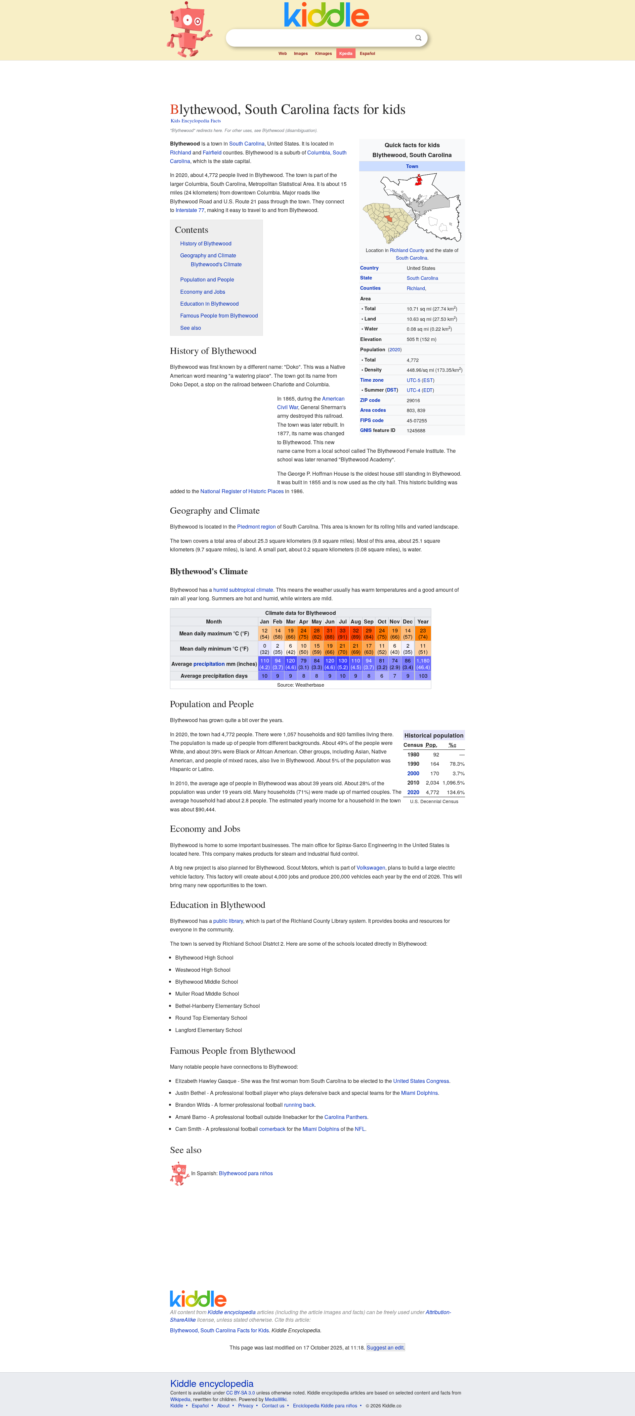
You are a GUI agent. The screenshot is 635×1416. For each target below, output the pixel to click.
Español (367, 53)
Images (301, 53)
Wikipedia (180, 1399)
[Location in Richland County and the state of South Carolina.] (412, 207)
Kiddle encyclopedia (232, 1312)
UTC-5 (413, 379)
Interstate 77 (190, 210)
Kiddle (176, 1405)
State (366, 277)
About (223, 1405)
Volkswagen (371, 867)
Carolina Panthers (345, 1117)
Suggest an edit (385, 1347)
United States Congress (421, 1081)
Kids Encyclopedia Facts (196, 120)
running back (299, 1104)
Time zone (372, 379)
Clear (404, 38)
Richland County (407, 249)
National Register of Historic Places (242, 491)
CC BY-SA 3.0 (240, 1392)
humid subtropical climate (243, 589)
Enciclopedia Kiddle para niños (325, 1405)
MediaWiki (275, 1399)
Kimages (323, 53)
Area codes (373, 410)
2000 (413, 773)
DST (392, 389)
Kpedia (346, 53)
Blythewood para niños (246, 1173)
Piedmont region (256, 526)
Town (412, 166)
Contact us (273, 1405)
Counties (370, 287)
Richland (416, 287)
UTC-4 (413, 389)
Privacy (245, 1405)
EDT (428, 389)
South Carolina (411, 257)
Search (418, 37)
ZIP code (370, 400)
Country (369, 267)
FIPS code (372, 420)
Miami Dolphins (419, 1092)
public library (228, 920)
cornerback (272, 1129)
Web (282, 53)
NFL (360, 1129)
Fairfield (212, 152)
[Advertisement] (317, 79)
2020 (395, 349)
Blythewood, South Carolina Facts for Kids (219, 1330)
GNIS (366, 430)
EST (428, 379)
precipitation (209, 663)
